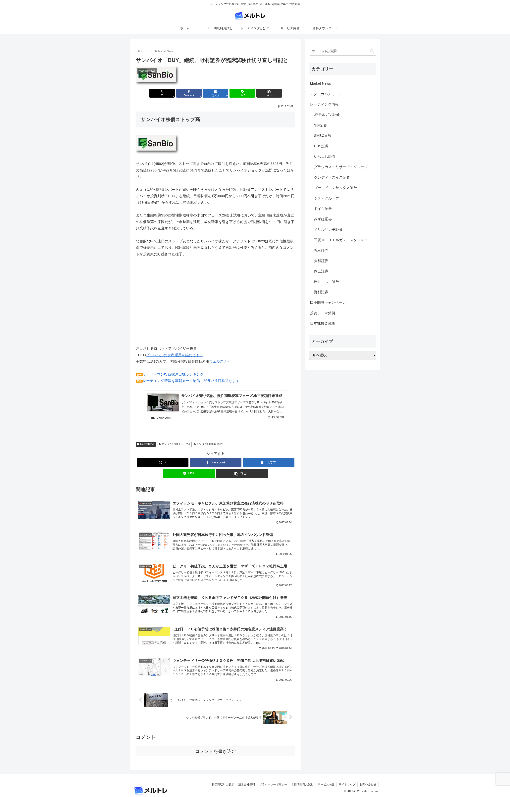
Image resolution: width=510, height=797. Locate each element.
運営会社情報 (246, 784)
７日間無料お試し (302, 784)
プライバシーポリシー (273, 784)
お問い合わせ (368, 784)
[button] (269, 93)
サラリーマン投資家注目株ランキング (173, 374)
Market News (147, 444)
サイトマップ (347, 784)
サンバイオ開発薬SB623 (210, 444)
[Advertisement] (215, 304)
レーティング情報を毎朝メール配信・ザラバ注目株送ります (191, 381)
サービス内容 (326, 784)
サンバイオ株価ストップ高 (176, 444)
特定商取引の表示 (223, 784)
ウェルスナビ (220, 361)
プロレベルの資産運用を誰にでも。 (174, 355)
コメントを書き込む (215, 751)
